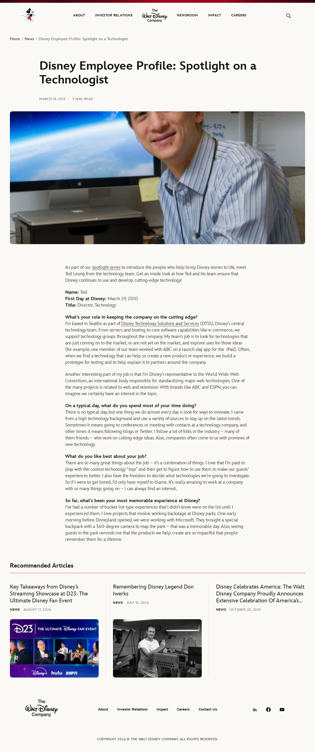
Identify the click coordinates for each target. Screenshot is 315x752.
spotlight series (106, 267)
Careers (239, 15)
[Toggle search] (288, 15)
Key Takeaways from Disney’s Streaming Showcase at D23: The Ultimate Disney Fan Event (49, 593)
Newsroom (187, 15)
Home (15, 39)
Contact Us (208, 709)
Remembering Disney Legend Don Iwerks (153, 590)
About (79, 15)
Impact (214, 15)
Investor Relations (114, 15)
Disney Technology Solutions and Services (160, 323)
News (29, 39)
